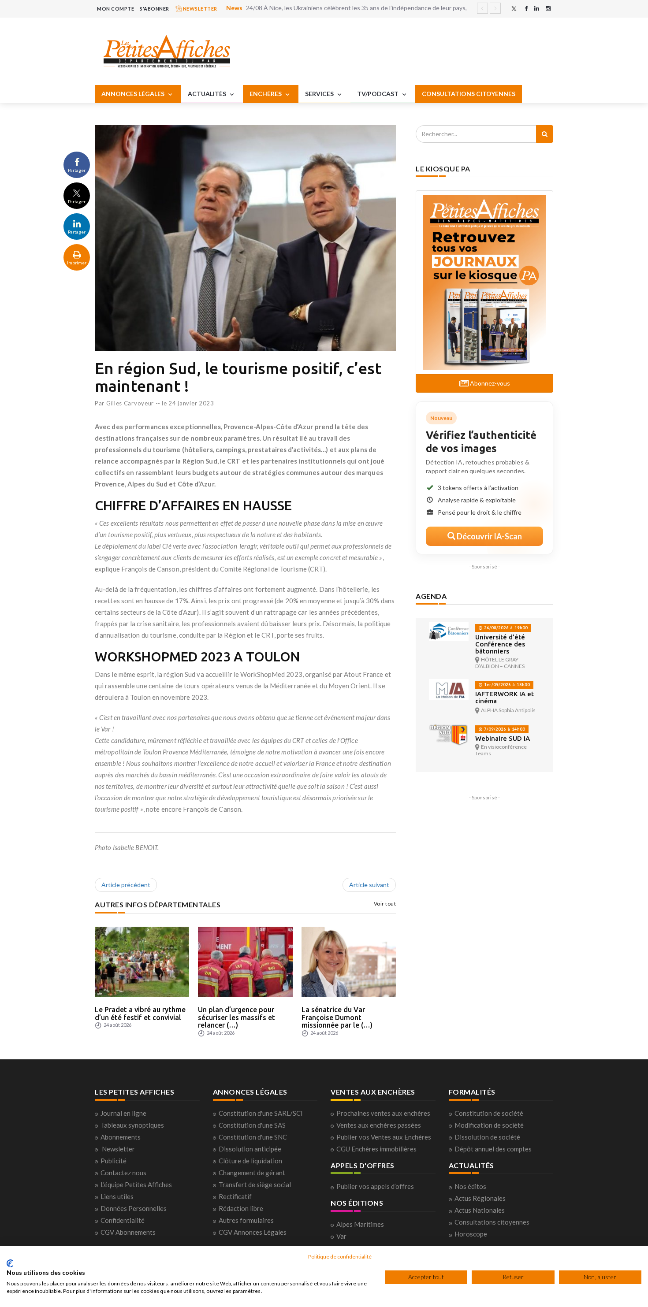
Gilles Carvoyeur (130, 403)
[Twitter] (514, 8)
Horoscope (470, 1234)
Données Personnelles (134, 1208)
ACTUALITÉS (207, 93)
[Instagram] (548, 8)
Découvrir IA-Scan (488, 536)
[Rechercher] (544, 134)
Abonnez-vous (489, 383)
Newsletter (118, 1149)
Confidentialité (123, 1220)
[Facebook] (526, 8)
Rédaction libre (241, 1208)
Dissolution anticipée (250, 1149)
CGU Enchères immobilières (376, 1149)
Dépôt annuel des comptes (493, 1149)
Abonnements (121, 1137)
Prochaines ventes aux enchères (383, 1113)
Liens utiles (117, 1196)
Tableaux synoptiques (132, 1125)
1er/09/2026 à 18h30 (506, 684)
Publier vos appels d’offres (375, 1186)
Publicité (114, 1161)
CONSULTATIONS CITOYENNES (468, 93)
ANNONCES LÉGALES (133, 93)
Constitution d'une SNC (253, 1137)
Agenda (431, 596)
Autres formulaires (246, 1220)
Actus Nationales (479, 1210)
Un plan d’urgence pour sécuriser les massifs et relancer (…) (236, 1017)
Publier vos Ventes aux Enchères (383, 1137)
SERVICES (320, 93)
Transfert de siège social (255, 1184)
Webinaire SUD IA (502, 738)
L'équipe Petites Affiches (136, 1184)
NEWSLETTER (199, 8)
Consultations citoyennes (491, 1222)
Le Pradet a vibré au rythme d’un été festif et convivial (140, 1013)
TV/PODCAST (378, 93)
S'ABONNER (154, 8)
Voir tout (385, 903)
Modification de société (489, 1125)
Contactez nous (123, 1173)
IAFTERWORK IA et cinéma (504, 697)
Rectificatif (235, 1196)
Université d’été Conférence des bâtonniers (500, 644)
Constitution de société (488, 1113)
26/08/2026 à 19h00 (505, 627)
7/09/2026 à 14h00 (504, 729)
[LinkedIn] (537, 8)
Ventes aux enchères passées (378, 1125)
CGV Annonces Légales (253, 1232)
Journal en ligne (123, 1113)
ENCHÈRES (266, 93)
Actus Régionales (480, 1198)
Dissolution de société (487, 1137)
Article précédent (125, 884)
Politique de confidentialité (340, 1256)
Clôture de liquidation (250, 1161)
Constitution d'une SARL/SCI (261, 1113)
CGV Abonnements (128, 1232)
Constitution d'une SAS (252, 1125)
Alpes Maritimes (360, 1224)
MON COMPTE (115, 8)
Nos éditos (470, 1186)
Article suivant (369, 884)
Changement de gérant (252, 1173)
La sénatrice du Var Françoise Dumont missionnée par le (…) (337, 1017)
